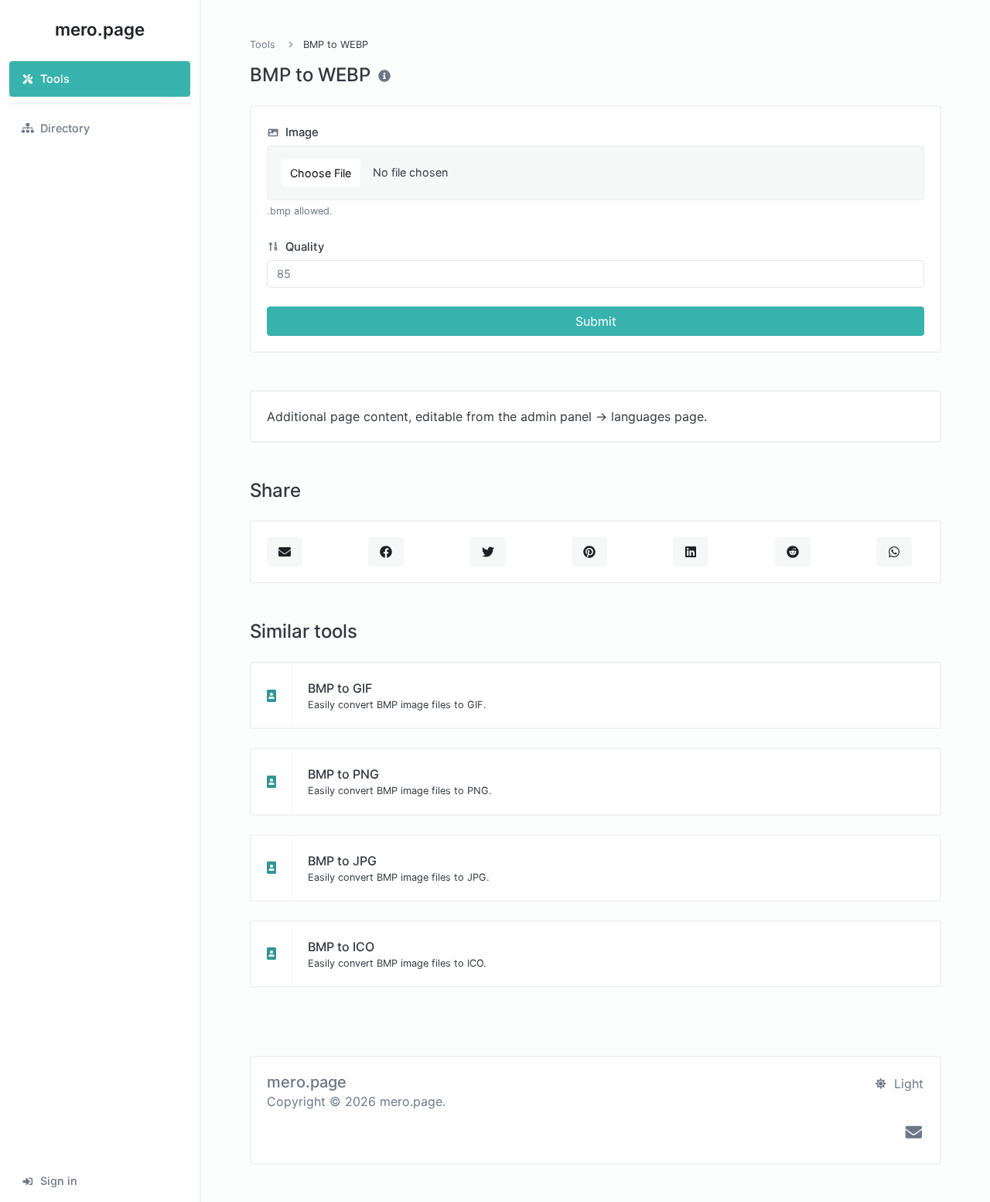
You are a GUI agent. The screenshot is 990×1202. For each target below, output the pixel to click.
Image (300, 132)
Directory (65, 128)
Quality (303, 247)
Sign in (58, 1180)
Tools (55, 78)
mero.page (100, 29)
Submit (595, 321)
